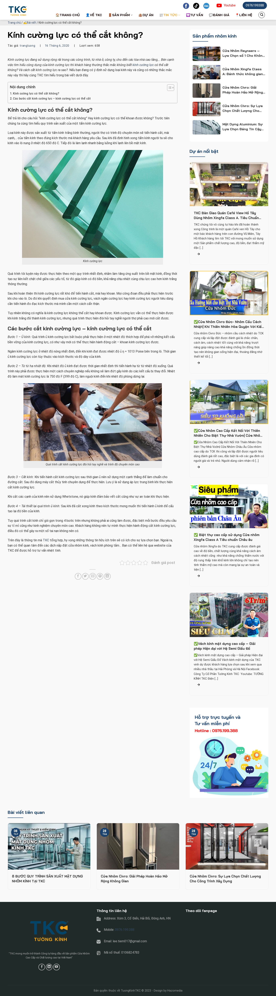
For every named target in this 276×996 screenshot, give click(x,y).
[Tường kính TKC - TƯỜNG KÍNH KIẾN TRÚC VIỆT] (28, 10)
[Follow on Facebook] (41, 967)
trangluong (27, 45)
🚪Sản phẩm (119, 15)
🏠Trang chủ (68, 15)
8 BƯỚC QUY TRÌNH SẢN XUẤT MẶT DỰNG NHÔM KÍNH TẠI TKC (47, 878)
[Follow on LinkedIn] (49, 967)
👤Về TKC (94, 15)
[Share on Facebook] (78, 576)
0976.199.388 (124, 930)
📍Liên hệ (243, 15)
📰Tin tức (168, 15)
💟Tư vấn (194, 15)
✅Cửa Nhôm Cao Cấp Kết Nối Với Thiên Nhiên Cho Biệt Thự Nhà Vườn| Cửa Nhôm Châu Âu (228, 433)
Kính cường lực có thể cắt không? (36, 93)
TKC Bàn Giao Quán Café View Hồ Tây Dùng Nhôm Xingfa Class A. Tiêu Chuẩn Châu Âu (226, 215)
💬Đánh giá (219, 15)
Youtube (230, 5)
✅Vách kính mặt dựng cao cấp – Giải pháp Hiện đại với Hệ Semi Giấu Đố (224, 646)
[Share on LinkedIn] (107, 576)
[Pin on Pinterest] (100, 576)
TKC (46, 540)
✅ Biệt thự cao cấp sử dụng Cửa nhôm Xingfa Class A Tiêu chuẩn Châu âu (226, 537)
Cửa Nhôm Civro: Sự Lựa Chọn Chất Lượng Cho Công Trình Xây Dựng (225, 878)
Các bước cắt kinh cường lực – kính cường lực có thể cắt (52, 98)
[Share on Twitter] (85, 576)
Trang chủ (14, 22)
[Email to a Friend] (92, 576)
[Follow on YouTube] (56, 967)
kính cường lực (143, 65)
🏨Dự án (145, 15)
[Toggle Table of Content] (168, 87)
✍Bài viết (29, 22)
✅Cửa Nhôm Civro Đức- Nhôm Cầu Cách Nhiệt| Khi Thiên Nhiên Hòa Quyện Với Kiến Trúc (229, 324)
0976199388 (255, 5)
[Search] (261, 15)
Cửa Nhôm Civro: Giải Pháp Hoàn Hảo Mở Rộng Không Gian (134, 878)
